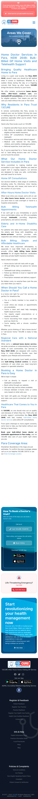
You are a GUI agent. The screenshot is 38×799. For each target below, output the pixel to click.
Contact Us (19, 719)
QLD (19, 754)
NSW (19, 751)
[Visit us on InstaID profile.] (23, 674)
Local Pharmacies (19, 741)
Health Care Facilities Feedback (19, 716)
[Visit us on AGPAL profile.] (19, 690)
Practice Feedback (19, 710)
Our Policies (19, 773)
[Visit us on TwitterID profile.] (19, 674)
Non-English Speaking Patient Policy (19, 776)
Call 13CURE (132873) (19, 529)
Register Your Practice (19, 707)
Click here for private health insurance (20, 13)
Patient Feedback (19, 704)
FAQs (19, 744)
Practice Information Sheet (19, 738)
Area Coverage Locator (12, 454)
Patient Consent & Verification (19, 782)
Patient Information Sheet (19, 735)
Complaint (19, 779)
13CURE (14, 794)
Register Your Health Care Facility (19, 713)
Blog (19, 747)
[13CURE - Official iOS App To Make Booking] (19, 561)
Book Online (20, 543)
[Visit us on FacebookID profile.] (15, 674)
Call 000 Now (20, 590)
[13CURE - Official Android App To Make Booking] (19, 555)
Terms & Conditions (19, 770)
